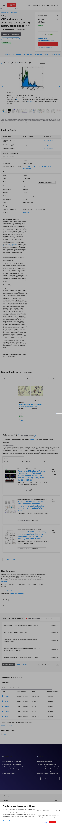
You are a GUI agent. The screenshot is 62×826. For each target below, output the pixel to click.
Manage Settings (7, 821)
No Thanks (44, 822)
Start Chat (52, 822)
